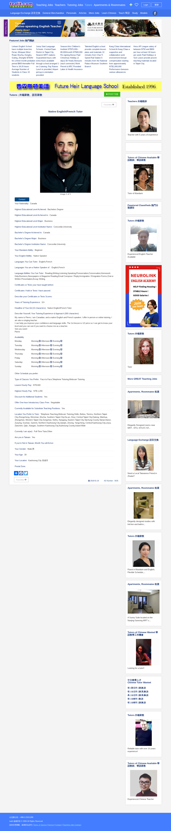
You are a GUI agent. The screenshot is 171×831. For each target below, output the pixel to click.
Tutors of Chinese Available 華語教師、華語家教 (144, 158)
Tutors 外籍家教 (136, 220)
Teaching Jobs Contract (72, 825)
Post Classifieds (6, 28)
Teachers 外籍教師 (137, 101)
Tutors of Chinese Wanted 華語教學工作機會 (143, 633)
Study (135, 13)
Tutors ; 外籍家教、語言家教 (25, 95)
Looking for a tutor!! (136, 668)
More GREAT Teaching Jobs (142, 379)
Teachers (60, 4)
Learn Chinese (109, 13)
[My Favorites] (136, 5)
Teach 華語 (124, 13)
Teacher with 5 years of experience (143, 135)
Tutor (130, 367)
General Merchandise (53, 13)
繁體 (157, 5)
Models (143, 13)
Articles (82, 13)
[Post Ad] (131, 5)
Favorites (108, 105)
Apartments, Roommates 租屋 (143, 391)
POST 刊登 (113, 94)
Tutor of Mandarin (135, 193)
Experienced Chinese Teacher (141, 799)
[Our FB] (155, 12)
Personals (71, 13)
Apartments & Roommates (109, 4)
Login (145, 5)
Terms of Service (40, 825)
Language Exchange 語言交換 (25, 13)
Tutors (88, 4)
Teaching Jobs (44, 4)
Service (51, 825)
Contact (58, 825)
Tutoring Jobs (75, 4)
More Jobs (94, 13)
